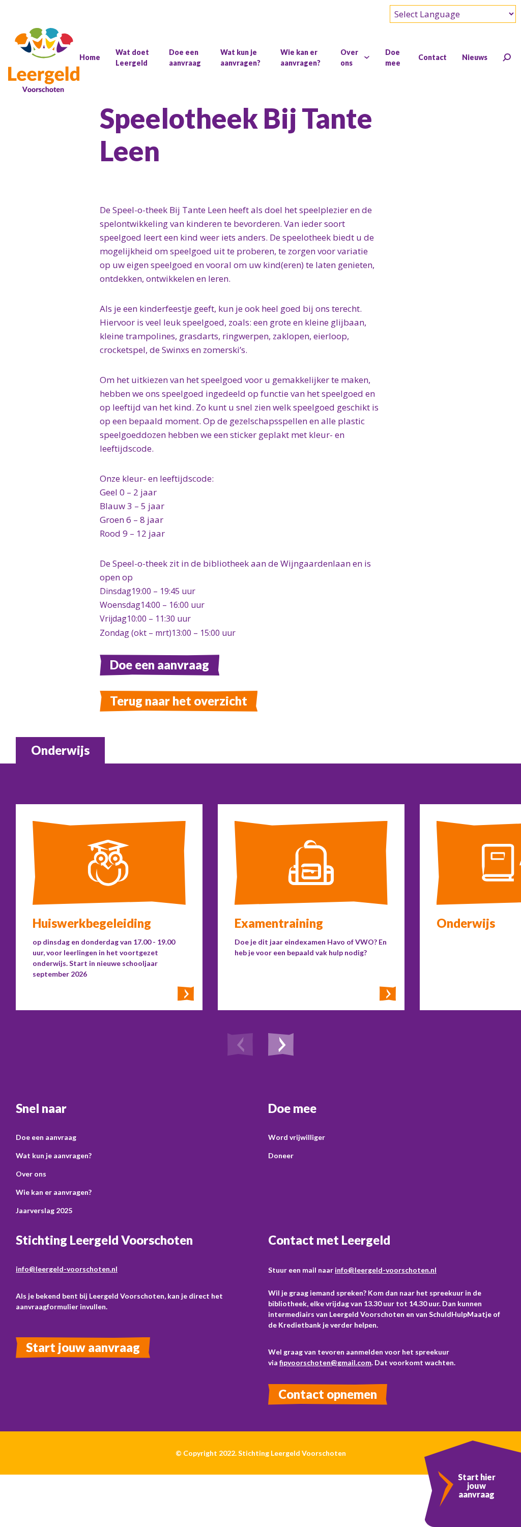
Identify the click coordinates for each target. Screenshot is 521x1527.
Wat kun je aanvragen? (54, 1155)
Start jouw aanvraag (83, 1347)
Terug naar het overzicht (178, 700)
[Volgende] (281, 1046)
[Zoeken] (507, 57)
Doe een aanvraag (159, 664)
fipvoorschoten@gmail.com (325, 1362)
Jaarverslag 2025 (44, 1210)
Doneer (281, 1155)
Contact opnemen (327, 1394)
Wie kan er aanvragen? (54, 1192)
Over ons (31, 1173)
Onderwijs (60, 750)
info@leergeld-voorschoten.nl (67, 1269)
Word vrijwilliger (296, 1137)
